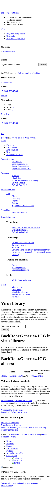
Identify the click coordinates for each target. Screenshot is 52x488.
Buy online (11, 36)
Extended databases (20, 230)
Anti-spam (15, 434)
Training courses (19, 267)
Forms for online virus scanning (25, 180)
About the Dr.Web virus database (26, 227)
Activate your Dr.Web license (19, 17)
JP (22, 138)
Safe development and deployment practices (19, 483)
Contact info (11, 455)
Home (9, 441)
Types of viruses (18, 245)
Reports (15, 201)
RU (3, 138)
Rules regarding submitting (29, 73)
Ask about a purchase (15, 38)
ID (34, 138)
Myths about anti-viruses (22, 280)
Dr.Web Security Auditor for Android (16, 400)
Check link (16, 178)
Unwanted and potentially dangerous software (31, 250)
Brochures (16, 265)
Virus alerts (16, 289)
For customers (12, 448)
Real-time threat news (21, 294)
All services (17, 161)
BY (31, 138)
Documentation (13, 22)
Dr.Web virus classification (23, 242)
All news (15, 297)
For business (11, 147)
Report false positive (20, 166)
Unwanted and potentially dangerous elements (31, 252)
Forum (4, 96)
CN (6, 138)
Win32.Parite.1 (37, 376)
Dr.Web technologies (20, 232)
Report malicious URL (21, 169)
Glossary (15, 254)
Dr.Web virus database (30, 434)
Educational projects (20, 270)
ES (13, 138)
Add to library (9, 51)
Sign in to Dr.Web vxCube (23, 205)
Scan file (15, 175)
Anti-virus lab (12, 150)
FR (16, 138)
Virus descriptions (19, 212)
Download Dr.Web (15, 25)
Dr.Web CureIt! (18, 183)
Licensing (16, 198)
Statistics (15, 203)
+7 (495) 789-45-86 (9, 91)
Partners (9, 451)
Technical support (14, 20)
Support (9, 446)
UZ (28, 138)
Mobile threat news (20, 292)
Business (10, 444)
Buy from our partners (15, 34)
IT (19, 138)
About (14, 196)
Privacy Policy (7, 486)
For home (10, 145)
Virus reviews (17, 287)
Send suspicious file (20, 164)
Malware (15, 247)
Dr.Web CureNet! (19, 185)
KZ (24, 138)
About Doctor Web (14, 154)
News (8, 152)
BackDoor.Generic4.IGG (12, 376)
